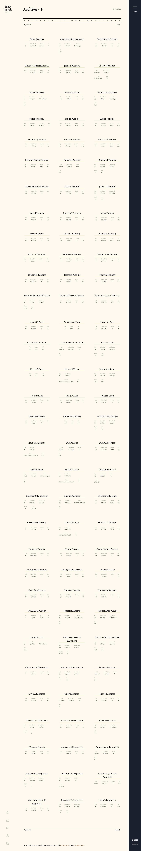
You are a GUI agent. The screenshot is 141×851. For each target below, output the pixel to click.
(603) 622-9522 (64, 845)
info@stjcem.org (79, 845)
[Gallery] (7, 843)
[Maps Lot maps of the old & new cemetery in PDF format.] (7, 813)
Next (117, 25)
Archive (118, 9)
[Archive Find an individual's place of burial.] (7, 820)
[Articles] (7, 836)
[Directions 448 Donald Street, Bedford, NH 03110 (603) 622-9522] (7, 828)
